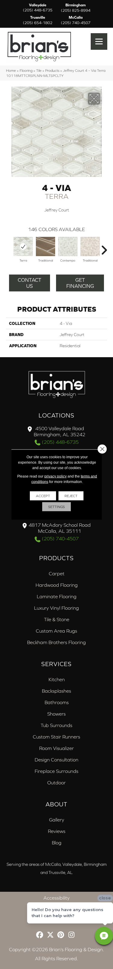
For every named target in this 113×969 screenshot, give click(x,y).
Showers (56, 713)
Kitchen (57, 679)
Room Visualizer (56, 748)
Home (11, 70)
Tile (39, 70)
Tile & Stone (56, 619)
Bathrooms (57, 702)
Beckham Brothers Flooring (56, 642)
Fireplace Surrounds (56, 771)
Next (103, 247)
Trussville (37, 20)
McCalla (75, 20)
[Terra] (23, 246)
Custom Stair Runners (56, 736)
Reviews (56, 831)
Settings (56, 507)
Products (52, 70)
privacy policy (55, 476)
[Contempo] (68, 246)
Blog (56, 842)
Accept (43, 496)
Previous (9, 247)
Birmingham (75, 7)
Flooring (26, 70)
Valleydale (37, 7)
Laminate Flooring (57, 596)
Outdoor (56, 782)
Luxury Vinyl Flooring (56, 608)
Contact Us (29, 283)
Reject (70, 496)
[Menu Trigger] (99, 41)
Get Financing (80, 283)
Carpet (56, 573)
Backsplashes (56, 691)
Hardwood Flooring (57, 585)
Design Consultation (56, 759)
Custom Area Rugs (56, 631)
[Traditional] (45, 246)
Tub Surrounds (56, 725)
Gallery (56, 819)
